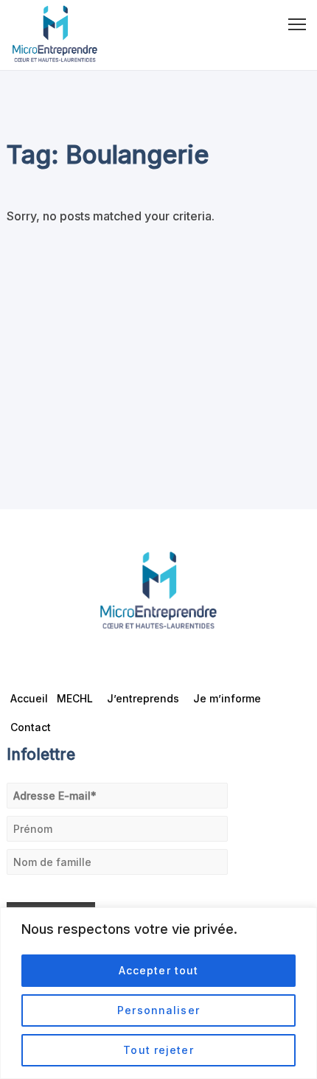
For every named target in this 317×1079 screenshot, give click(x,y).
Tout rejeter (158, 1050)
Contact (30, 727)
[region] (158, 993)
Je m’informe (227, 698)
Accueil (29, 698)
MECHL (75, 698)
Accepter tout (159, 970)
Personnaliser (158, 1010)
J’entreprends (143, 698)
